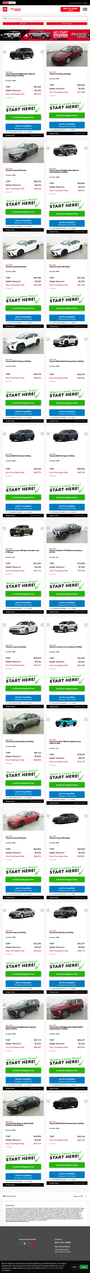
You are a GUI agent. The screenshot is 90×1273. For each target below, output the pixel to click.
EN (7, 3)
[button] (42, 52)
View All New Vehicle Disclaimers (17, 1221)
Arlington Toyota (10, 135)
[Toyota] (5, 9)
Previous (1, 35)
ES (13, 3)
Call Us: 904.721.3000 (75, 3)
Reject (75, 1267)
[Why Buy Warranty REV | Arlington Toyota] (45, 35)
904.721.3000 (70, 8)
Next (88, 35)
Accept (83, 1267)
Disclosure (9, 97)
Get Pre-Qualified (23, 126)
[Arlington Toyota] (15, 9)
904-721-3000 (37, 135)
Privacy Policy (51, 1268)
